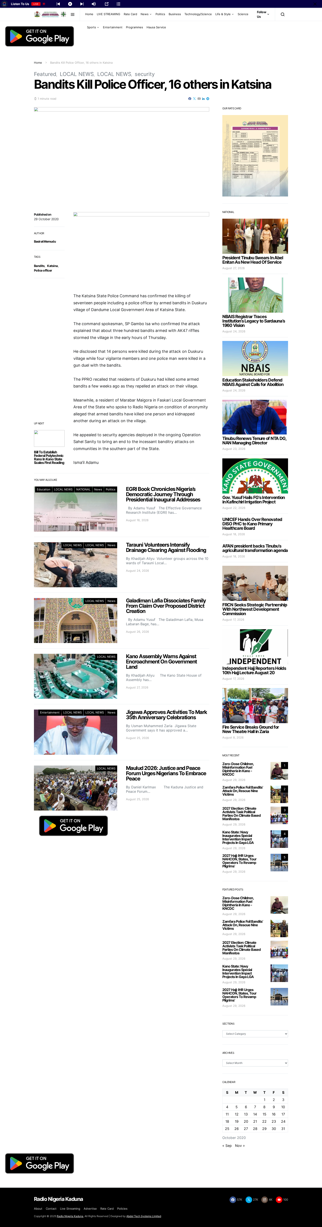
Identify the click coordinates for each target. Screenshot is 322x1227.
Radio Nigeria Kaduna (70, 1216)
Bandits (39, 266)
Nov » (240, 1145)
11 (227, 1114)
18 (227, 1121)
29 (264, 1128)
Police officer (43, 270)
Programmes (134, 27)
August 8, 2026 (233, 737)
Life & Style (223, 14)
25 (227, 1128)
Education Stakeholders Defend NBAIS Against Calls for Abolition (252, 382)
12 (237, 1114)
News (145, 14)
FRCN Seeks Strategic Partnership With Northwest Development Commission (254, 609)
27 (246, 1128)
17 (283, 1114)
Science (243, 14)
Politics (160, 14)
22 (264, 1121)
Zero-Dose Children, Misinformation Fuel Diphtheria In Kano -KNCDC (238, 769)
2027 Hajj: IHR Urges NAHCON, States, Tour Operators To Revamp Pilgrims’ (239, 860)
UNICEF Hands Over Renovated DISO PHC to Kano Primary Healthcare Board (252, 524)
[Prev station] (82, 4)
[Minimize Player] (315, 4)
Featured (45, 74)
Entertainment (112, 27)
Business (175, 14)
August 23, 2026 (233, 448)
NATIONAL (83, 489)
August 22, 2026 (233, 508)
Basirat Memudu (45, 241)
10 (283, 1107)
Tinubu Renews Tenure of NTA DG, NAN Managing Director (254, 440)
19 (237, 1121)
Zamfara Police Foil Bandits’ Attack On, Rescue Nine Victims (242, 790)
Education (43, 489)
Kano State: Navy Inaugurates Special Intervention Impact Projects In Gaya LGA (238, 837)
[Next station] (58, 4)
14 (255, 1114)
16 (274, 1114)
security (145, 74)
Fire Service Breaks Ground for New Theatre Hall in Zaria (250, 729)
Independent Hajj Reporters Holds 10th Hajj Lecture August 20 (254, 670)
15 (264, 1114)
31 (283, 1128)
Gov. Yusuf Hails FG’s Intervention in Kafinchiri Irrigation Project (253, 499)
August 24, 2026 (233, 331)
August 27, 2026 (233, 268)
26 (236, 1128)
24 (283, 1121)
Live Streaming (70, 1208)
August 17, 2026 (233, 619)
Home (89, 14)
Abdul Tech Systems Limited (143, 1216)
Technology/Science (198, 14)
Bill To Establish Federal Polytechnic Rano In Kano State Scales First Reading (49, 457)
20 (246, 1121)
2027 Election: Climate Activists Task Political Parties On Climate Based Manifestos (241, 813)
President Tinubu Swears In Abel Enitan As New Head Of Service (252, 260)
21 (255, 1121)
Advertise (90, 1208)
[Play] (70, 4)
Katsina (52, 266)
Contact (51, 1208)
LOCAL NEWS (77, 74)
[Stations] (118, 4)
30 (274, 1128)
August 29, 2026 (233, 780)
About (38, 1208)
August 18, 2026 (233, 534)
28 (255, 1128)
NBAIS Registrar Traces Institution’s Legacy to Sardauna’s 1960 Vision (253, 321)
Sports (91, 27)
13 (246, 1114)
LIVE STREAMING (108, 14)
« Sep (227, 1145)
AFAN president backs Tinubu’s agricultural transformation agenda (255, 548)
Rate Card (130, 14)
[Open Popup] (106, 4)
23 (274, 1121)
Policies (122, 1208)
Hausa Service (156, 27)
